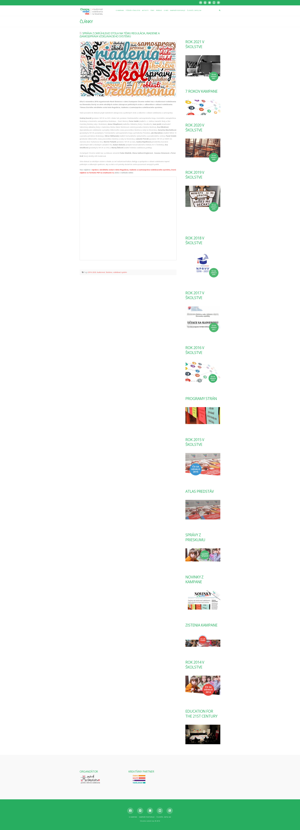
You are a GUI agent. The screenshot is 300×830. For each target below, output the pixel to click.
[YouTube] (214, 2)
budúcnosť (101, 272)
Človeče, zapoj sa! (164, 817)
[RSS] (218, 2)
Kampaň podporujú (147, 817)
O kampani (133, 817)
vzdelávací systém (120, 272)
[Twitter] (205, 2)
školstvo (109, 272)
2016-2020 (92, 272)
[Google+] (209, 2)
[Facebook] (200, 2)
